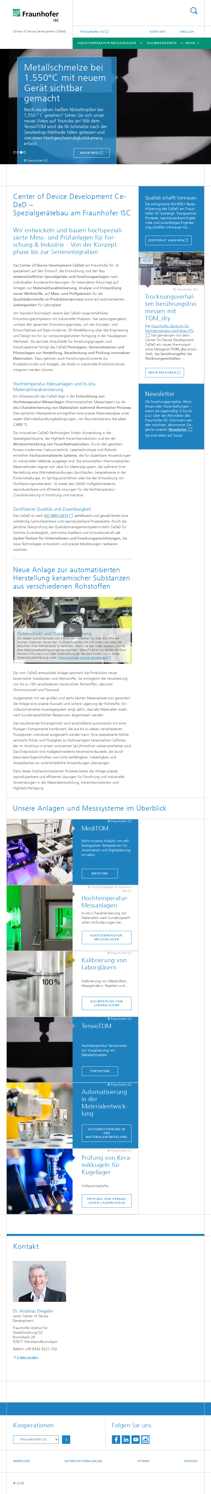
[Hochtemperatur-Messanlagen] (42, 918)
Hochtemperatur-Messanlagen (107, 43)
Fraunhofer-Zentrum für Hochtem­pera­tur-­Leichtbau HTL (169, 328)
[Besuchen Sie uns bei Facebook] (116, 1439)
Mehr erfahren (162, 372)
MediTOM (100, 873)
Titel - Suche (194, 10)
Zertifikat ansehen (166, 240)
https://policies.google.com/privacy (82, 657)
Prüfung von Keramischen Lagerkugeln (106, 1201)
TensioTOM (100, 1071)
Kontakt (158, 31)
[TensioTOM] (42, 1050)
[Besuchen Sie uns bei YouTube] (135, 1439)
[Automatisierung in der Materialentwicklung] (42, 1116)
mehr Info (78, 153)
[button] (14, 152)
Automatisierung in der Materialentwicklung (106, 1133)
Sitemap (143, 1461)
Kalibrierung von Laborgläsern (106, 1003)
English (187, 31)
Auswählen (66, 1439)
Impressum (21, 1461)
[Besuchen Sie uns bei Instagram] (145, 1439)
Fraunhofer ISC (93, 31)
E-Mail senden (27, 1357)
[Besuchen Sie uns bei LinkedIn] (126, 1439)
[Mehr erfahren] (171, 270)
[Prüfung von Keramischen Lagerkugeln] (42, 1182)
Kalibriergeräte (162, 43)
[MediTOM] (42, 852)
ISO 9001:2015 (56, 516)
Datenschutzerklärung (84, 1461)
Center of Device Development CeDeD (39, 31)
